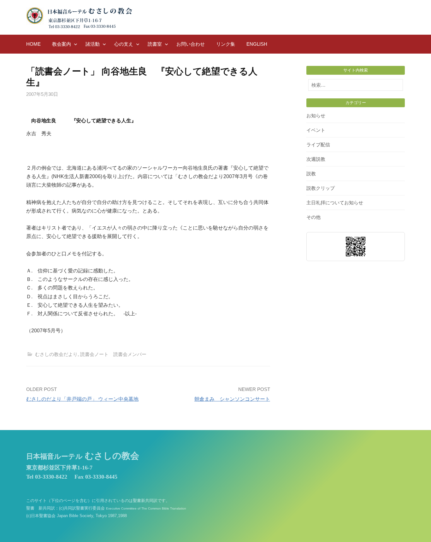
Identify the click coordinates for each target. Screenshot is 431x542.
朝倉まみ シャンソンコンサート (232, 399)
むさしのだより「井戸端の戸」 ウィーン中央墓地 (82, 399)
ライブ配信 (318, 144)
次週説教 (315, 159)
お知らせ (315, 115)
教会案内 (61, 44)
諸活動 (93, 44)
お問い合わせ (190, 44)
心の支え (123, 44)
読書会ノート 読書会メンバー (113, 354)
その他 (313, 217)
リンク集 (225, 44)
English (256, 44)
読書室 (155, 44)
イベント (315, 130)
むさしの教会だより (56, 354)
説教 (311, 173)
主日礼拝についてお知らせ (334, 202)
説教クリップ (320, 188)
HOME (33, 44)
